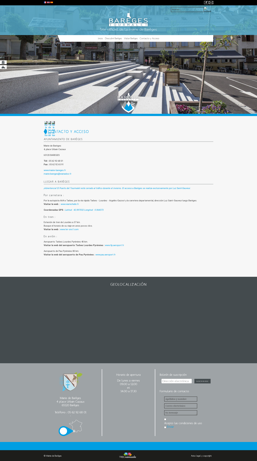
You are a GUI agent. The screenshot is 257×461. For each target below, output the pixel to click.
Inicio (100, 38)
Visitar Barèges (131, 38)
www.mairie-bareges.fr (55, 170)
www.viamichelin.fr (70, 204)
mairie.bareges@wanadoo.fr (57, 173)
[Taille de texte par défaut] (49, 128)
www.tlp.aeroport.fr (114, 245)
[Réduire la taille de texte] (53, 128)
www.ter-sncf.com (69, 229)
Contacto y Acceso (149, 38)
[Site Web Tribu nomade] (127, 455)
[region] (128, 58)
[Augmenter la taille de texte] (45, 128)
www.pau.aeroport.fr (105, 254)
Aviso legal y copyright (201, 455)
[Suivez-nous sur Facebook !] (206, 2)
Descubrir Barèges (113, 38)
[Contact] (211, 2)
